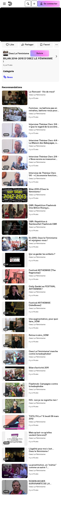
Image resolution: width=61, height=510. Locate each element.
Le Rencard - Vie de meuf (41, 92)
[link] (16, 53)
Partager (29, 44)
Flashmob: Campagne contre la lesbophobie (43, 385)
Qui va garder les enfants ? (42, 254)
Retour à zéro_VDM (38, 335)
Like (12, 44)
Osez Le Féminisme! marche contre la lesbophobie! (43, 352)
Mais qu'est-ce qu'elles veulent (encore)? (40, 433)
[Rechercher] (28, 4)
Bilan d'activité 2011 (39, 368)
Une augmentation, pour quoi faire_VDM (43, 320)
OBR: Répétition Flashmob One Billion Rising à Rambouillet (42, 206)
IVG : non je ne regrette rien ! (43, 400)
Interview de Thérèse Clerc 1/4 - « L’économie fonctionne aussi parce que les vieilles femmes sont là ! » (44, 174)
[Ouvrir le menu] (4, 4)
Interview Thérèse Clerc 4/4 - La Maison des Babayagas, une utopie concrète (44, 141)
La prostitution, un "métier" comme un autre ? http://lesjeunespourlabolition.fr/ (44, 466)
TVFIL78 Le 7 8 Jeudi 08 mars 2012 (44, 417)
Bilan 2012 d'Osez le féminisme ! (39, 190)
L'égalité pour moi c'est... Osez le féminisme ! (41, 450)
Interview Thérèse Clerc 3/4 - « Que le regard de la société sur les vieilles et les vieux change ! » (43, 125)
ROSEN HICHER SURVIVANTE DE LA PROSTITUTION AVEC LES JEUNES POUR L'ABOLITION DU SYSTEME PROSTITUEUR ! (44, 482)
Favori (46, 44)
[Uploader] (34, 4)
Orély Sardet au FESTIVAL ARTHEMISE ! (42, 287)
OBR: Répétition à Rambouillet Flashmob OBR (43, 222)
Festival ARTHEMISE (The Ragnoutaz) (42, 271)
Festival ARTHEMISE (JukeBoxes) (40, 304)
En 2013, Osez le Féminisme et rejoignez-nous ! (43, 239)
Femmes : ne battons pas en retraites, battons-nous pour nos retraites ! (43, 109)
